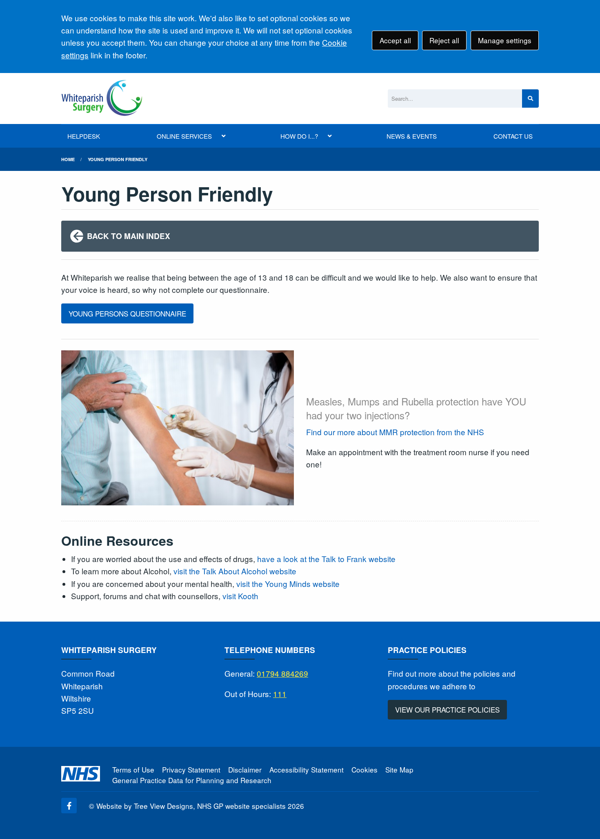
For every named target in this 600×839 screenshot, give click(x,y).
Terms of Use (133, 769)
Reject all (444, 40)
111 (280, 693)
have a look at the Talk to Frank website (326, 558)
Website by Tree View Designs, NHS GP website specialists (191, 806)
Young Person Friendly (117, 159)
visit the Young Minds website (288, 583)
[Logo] (101, 98)
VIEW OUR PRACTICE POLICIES (447, 709)
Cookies (364, 769)
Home (68, 159)
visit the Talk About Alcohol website (234, 570)
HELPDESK (83, 136)
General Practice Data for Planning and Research (191, 780)
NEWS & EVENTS (412, 136)
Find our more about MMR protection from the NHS (395, 431)
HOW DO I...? (299, 136)
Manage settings (504, 40)
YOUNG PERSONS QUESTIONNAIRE (127, 313)
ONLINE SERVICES (184, 136)
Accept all (395, 40)
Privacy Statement (191, 769)
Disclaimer (245, 769)
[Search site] (530, 98)
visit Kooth (240, 595)
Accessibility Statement (306, 769)
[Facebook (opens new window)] (69, 805)
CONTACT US (513, 136)
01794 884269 (282, 673)
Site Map (399, 769)
